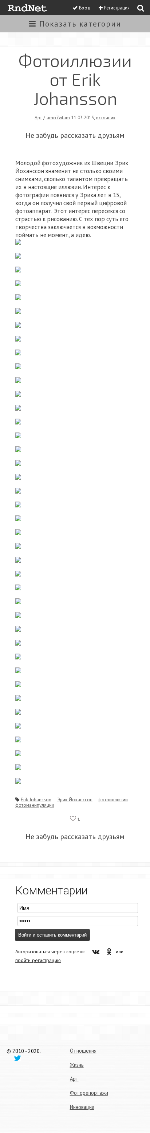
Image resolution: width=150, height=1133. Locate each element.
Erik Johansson (36, 799)
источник (105, 117)
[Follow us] (17, 1057)
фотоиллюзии (113, 799)
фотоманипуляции (34, 805)
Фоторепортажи (89, 1092)
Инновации (82, 1107)
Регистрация (117, 8)
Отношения (83, 1050)
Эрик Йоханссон (74, 799)
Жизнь (77, 1064)
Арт (38, 117)
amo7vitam (58, 117)
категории (80, 24)
